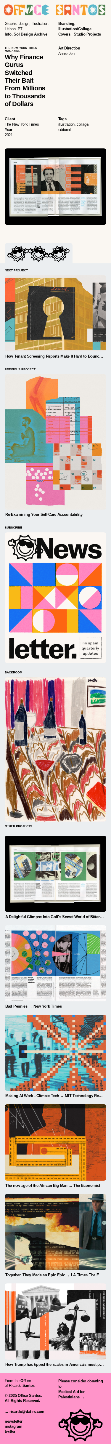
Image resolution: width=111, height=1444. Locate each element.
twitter (10, 1431)
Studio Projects (87, 34)
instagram (13, 1426)
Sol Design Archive (30, 34)
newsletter (13, 1421)
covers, (65, 34)
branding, (66, 23)
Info (8, 34)
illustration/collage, (75, 29)
